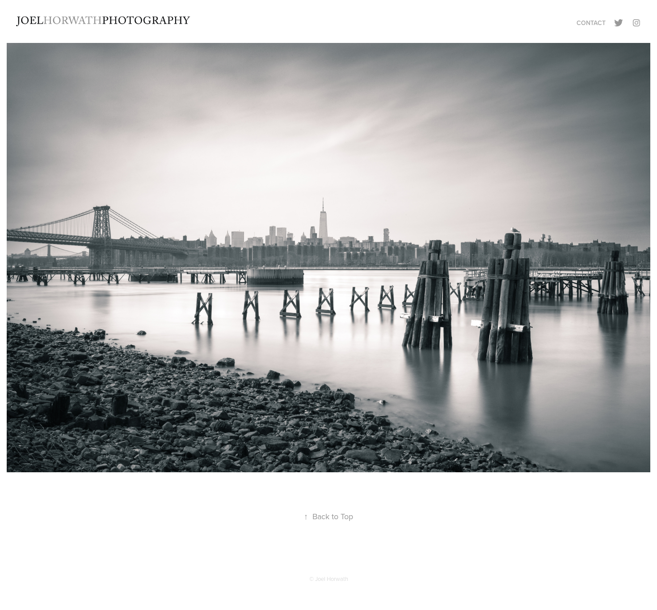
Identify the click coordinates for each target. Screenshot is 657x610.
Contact (591, 22)
